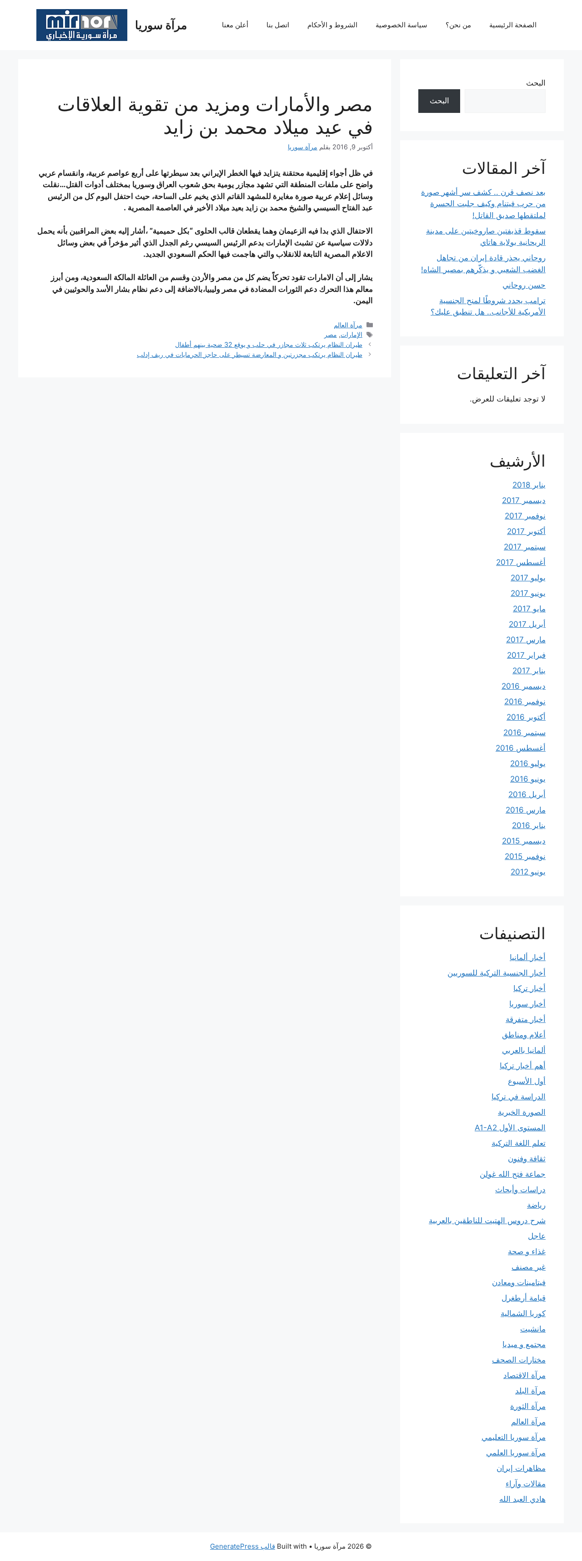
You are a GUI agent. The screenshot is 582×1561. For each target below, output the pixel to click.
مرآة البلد (530, 1390)
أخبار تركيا (529, 988)
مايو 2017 (529, 608)
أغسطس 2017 (521, 562)
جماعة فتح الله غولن (513, 1174)
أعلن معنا (235, 24)
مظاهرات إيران (521, 1468)
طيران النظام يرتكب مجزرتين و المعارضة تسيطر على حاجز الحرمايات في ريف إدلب (249, 354)
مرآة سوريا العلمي (516, 1452)
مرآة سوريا (161, 25)
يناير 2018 (529, 484)
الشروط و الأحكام (332, 24)
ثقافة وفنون (527, 1158)
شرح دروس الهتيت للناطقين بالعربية (487, 1220)
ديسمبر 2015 (524, 840)
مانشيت (533, 1328)
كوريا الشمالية (523, 1313)
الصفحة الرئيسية (513, 24)
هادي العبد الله (522, 1499)
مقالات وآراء (526, 1483)
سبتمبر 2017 (525, 546)
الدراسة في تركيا (519, 1096)
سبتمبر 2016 (524, 732)
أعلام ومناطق (524, 1034)
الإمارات (351, 334)
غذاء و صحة (527, 1251)
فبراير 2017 (526, 655)
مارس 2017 (526, 639)
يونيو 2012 (528, 871)
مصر (330, 334)
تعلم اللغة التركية (519, 1143)
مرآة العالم (348, 325)
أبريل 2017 (527, 624)
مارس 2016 (526, 809)
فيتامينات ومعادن (519, 1282)
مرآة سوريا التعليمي (514, 1437)
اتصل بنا (277, 24)
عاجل (537, 1236)
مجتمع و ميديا (524, 1344)
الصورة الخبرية (522, 1112)
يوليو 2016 (528, 763)
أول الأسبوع (527, 1081)
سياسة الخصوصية (401, 24)
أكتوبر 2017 (526, 531)
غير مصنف (529, 1266)
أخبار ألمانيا (528, 957)
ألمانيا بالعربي (524, 1050)
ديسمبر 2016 (524, 686)
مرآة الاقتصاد (524, 1375)
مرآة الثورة (528, 1406)
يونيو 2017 (528, 593)
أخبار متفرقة (526, 1019)
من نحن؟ (458, 24)
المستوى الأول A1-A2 (510, 1127)
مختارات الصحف (519, 1359)
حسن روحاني (524, 285)
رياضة (536, 1205)
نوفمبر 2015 (525, 856)
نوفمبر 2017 (525, 515)
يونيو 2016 (528, 778)
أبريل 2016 (527, 794)
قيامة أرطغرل (524, 1297)
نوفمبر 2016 (525, 701)
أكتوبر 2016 (526, 717)
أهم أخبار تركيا (523, 1065)
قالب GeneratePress (242, 1546)
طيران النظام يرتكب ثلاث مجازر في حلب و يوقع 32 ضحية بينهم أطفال (268, 344)
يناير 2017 (529, 670)
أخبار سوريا (527, 1003)
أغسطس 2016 (521, 748)
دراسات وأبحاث (520, 1189)
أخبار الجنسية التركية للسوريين (496, 972)
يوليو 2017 (528, 577)
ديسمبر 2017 (524, 500)
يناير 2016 (529, 825)
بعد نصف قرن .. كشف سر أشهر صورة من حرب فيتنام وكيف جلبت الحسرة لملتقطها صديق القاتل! (483, 204)
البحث (536, 82)
